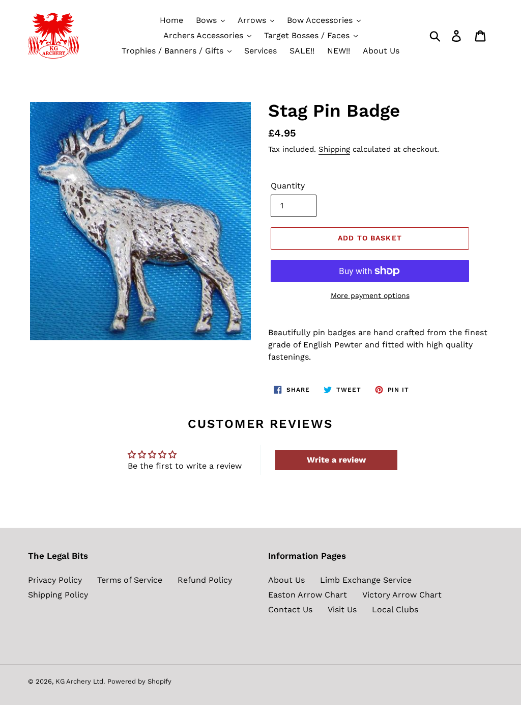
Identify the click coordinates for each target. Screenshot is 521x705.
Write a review (336, 460)
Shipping (334, 149)
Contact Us (290, 609)
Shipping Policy (58, 595)
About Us (286, 580)
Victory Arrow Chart (402, 595)
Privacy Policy (55, 580)
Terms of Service (129, 580)
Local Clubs (395, 609)
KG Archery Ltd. (80, 681)
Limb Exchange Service (366, 580)
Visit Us (342, 609)
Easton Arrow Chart (307, 595)
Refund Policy (205, 580)
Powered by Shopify (139, 681)
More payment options (370, 295)
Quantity (288, 186)
